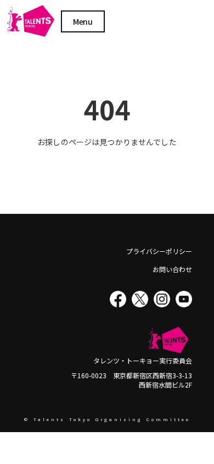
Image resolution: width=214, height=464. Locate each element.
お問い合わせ (172, 269)
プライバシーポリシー (159, 251)
